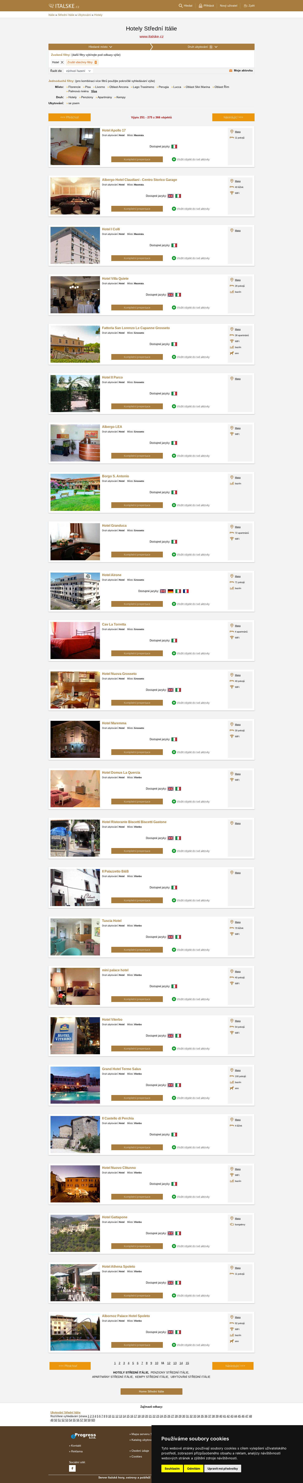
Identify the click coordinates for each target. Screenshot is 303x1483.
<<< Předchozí (68, 1366)
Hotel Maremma (114, 723)
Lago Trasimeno (143, 87)
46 (243, 1416)
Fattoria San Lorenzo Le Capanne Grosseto (136, 328)
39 (217, 1416)
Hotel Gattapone (114, 1217)
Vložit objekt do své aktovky (193, 159)
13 (175, 1363)
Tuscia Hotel (111, 921)
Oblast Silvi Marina (198, 87)
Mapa (238, 131)
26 (168, 1416)
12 (168, 1363)
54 (70, 1420)
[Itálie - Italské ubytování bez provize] (63, 5)
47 (246, 1416)
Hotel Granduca (114, 525)
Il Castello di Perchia (118, 1118)
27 (172, 1416)
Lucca (177, 87)
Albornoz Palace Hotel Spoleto (126, 1316)
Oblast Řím (222, 87)
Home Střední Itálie (151, 1391)
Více (94, 91)
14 (181, 1363)
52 (63, 1420)
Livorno (100, 87)
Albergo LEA (112, 427)
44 (235, 1416)
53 (66, 1420)
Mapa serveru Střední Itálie (149, 1434)
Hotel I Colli (111, 229)
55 (74, 1420)
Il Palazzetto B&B (115, 871)
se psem (74, 103)
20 (146, 1416)
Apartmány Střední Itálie (112, 1376)
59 (89, 1420)
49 (51, 1420)
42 (228, 1416)
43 (231, 1416)
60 (92, 1420)
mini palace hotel (115, 970)
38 (213, 1416)
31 (187, 1416)
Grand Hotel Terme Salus (121, 1069)
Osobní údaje (140, 1450)
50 (55, 1420)
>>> (233, 117)
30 (183, 1416)
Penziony (87, 97)
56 (77, 1420)
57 (81, 1420)
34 (198, 1416)
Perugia (164, 87)
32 (191, 1416)
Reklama (77, 1451)
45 (239, 1416)
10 (156, 1363)
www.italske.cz (152, 37)
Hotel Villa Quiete (115, 278)
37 (209, 1416)
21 (150, 1416)
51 (59, 1420)
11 (113, 1416)
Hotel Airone (111, 575)
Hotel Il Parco (112, 377)
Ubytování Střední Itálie (190, 1376)
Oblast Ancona (118, 87)
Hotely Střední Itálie (130, 1372)
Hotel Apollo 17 (114, 130)
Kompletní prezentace (137, 159)
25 (165, 1416)
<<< (69, 117)
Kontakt (76, 1445)
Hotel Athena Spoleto (118, 1266)
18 (139, 1416)
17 (135, 1416)
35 (202, 1416)
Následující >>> (235, 1366)
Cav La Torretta (114, 624)
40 (220, 1416)
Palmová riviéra (78, 91)
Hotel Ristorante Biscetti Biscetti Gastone (134, 822)
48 (250, 1416)
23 (157, 1416)
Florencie (74, 87)
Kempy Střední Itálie (151, 1376)
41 (224, 1416)
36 (205, 1416)
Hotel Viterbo (112, 1019)
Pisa (88, 87)
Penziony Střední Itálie (169, 1372)
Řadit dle (56, 70)
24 (161, 1416)
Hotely (72, 97)
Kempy (121, 97)
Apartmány (105, 97)
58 (85, 1420)
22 (154, 1416)
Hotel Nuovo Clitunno (119, 1168)
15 (187, 1363)
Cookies (137, 1456)
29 (180, 1416)
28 (176, 1416)
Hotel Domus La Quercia (121, 772)
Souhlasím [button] (172, 1468)
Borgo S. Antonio (115, 476)
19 (142, 1416)
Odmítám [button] (193, 1468)
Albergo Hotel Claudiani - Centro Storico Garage (139, 180)
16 (131, 1416)
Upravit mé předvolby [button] (223, 1468)
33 (194, 1416)
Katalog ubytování (143, 1439)
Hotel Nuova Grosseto (119, 674)
